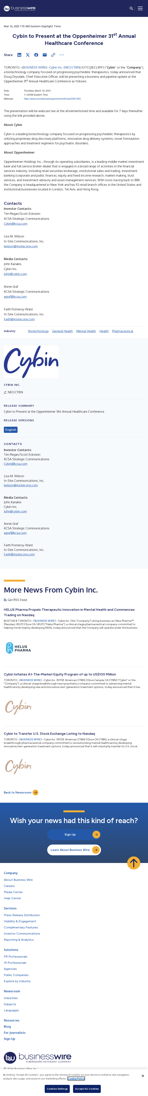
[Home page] (19, 8)
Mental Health (86, 331)
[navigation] (140, 8)
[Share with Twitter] (28, 55)
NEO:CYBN (72, 67)
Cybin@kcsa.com (15, 224)
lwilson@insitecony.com (21, 246)
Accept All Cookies (87, 1088)
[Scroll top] (133, 863)
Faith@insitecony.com (19, 319)
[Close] (143, 1076)
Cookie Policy (76, 1078)
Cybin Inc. (56, 67)
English (10, 429)
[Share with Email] (45, 55)
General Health (62, 331)
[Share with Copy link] (53, 55)
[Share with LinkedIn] (19, 55)
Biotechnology (38, 331)
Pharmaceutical (122, 331)
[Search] (131, 8)
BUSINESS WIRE (34, 67)
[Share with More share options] (62, 55)
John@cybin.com (15, 274)
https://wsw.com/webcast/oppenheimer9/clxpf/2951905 (52, 98)
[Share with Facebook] (36, 55)
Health (104, 331)
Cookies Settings (57, 1088)
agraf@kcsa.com (15, 296)
